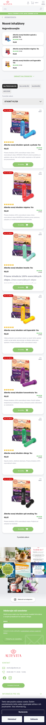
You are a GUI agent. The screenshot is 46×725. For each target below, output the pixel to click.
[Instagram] (10, 677)
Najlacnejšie (24, 86)
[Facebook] (4, 677)
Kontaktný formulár (13, 685)
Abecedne (6, 91)
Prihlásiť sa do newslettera (14, 639)
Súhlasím (34, 719)
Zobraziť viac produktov (23, 76)
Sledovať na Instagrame (25, 599)
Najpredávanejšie (10, 86)
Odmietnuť (12, 719)
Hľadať (41, 9)
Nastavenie (23, 712)
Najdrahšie (36, 86)
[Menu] (43, 3)
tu (25, 707)
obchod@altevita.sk (14, 668)
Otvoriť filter (11, 101)
